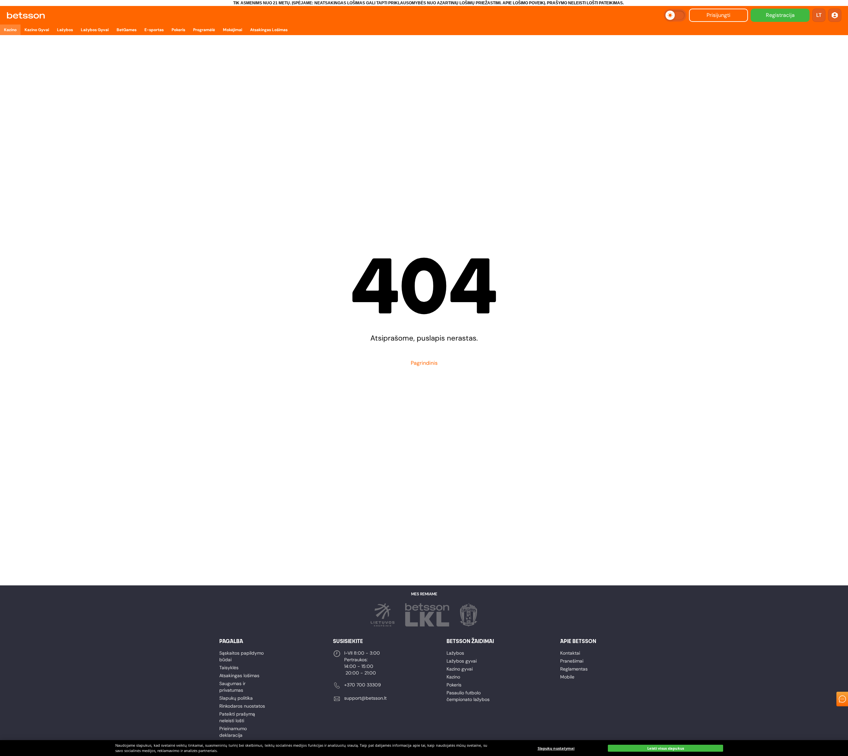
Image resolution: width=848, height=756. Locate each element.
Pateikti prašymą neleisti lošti (237, 717)
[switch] (675, 15)
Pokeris (454, 685)
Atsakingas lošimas (239, 675)
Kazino (453, 677)
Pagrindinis (424, 362)
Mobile (567, 677)
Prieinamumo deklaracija (233, 732)
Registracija (780, 15)
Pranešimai (571, 661)
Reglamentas (574, 669)
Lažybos (455, 653)
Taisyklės (228, 668)
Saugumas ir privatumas (232, 686)
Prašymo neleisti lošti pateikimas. (585, 3)
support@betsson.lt (365, 698)
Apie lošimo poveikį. (524, 3)
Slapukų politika (236, 698)
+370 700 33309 (362, 685)
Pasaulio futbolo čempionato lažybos (468, 696)
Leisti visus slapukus (665, 748)
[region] (424, 748)
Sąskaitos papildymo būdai (241, 656)
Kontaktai (570, 653)
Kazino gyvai (460, 669)
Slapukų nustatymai (556, 748)
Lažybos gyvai (462, 661)
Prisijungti (718, 15)
